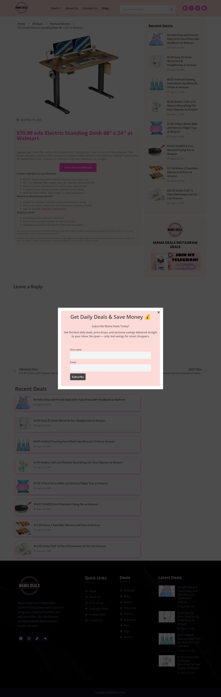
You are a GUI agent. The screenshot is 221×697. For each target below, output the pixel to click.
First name (76, 349)
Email (73, 362)
